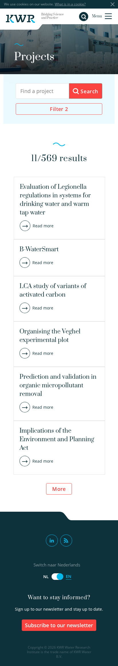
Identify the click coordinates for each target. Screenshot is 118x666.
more (59, 488)
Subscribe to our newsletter (59, 625)
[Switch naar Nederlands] (57, 576)
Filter (59, 109)
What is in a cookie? (70, 4)
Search (88, 91)
